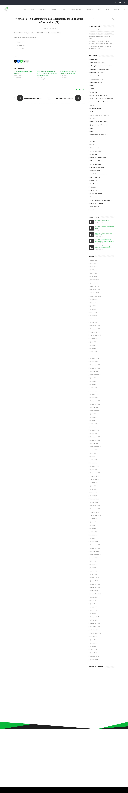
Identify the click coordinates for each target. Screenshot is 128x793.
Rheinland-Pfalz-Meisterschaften (96, 162)
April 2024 (93, 352)
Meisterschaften (96, 151)
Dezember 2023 (95, 365)
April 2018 (93, 571)
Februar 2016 (94, 656)
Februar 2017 (94, 617)
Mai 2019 (93, 528)
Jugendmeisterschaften (99, 121)
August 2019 (94, 518)
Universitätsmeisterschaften (101, 200)
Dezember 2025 (95, 286)
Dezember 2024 (95, 325)
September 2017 (95, 594)
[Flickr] (120, 2)
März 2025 (93, 316)
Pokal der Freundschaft (98, 157)
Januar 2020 (94, 502)
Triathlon (93, 190)
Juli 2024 (93, 342)
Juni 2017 (93, 604)
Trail (92, 184)
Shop (99, 9)
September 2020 (95, 479)
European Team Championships (101, 98)
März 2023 (93, 391)
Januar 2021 (94, 469)
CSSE (92, 89)
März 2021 (93, 463)
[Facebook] (115, 2)
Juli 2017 (93, 600)
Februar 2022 (94, 430)
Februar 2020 (94, 499)
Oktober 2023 (94, 371)
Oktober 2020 (94, 476)
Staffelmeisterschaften (99, 174)
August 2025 (94, 299)
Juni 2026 (93, 266)
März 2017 (93, 613)
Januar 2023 (94, 397)
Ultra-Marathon (96, 193)
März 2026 (93, 276)
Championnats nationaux (99, 69)
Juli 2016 (93, 640)
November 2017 (95, 587)
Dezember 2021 (95, 437)
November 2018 (95, 548)
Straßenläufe (95, 177)
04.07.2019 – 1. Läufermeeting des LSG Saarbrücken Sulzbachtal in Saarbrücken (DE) (47, 73)
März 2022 (93, 427)
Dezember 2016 (95, 623)
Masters (93, 141)
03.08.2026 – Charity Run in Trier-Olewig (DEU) (100, 37)
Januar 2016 (94, 659)
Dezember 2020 (95, 473)
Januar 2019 (94, 541)
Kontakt (116, 9)
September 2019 (95, 515)
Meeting (54, 28)
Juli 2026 (93, 263)
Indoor (92, 112)
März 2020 (93, 496)
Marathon (94, 138)
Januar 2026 (94, 283)
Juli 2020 (93, 486)
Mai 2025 (93, 309)
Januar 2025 (94, 322)
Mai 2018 (93, 568)
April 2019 (93, 532)
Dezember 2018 (95, 545)
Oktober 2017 (94, 590)
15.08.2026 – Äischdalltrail (96, 30)
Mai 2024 (93, 348)
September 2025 (95, 296)
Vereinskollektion (96, 203)
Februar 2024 (94, 358)
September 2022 (95, 410)
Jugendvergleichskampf (98, 125)
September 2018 (95, 554)
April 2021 (93, 460)
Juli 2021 (93, 453)
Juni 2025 (93, 306)
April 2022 (93, 424)
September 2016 (95, 633)
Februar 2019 (94, 538)
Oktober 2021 (94, 443)
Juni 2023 (93, 381)
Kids (91, 128)
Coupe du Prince (96, 82)
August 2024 (94, 338)
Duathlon (93, 92)
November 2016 (95, 626)
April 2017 (93, 610)
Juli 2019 (93, 522)
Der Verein (43, 9)
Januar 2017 (94, 620)
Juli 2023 (93, 378)
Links (107, 9)
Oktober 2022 (94, 407)
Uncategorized (95, 197)
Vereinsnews (94, 207)
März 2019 (93, 535)
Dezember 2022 (95, 401)
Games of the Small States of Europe (101, 103)
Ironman (93, 118)
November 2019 (95, 509)
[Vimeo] (124, 2)
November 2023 (95, 368)
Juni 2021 (93, 456)
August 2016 (94, 636)
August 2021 (94, 450)
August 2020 (94, 482)
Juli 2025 (93, 302)
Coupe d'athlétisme (97, 72)
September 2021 (95, 446)
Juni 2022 (93, 417)
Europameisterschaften (99, 95)
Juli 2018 (93, 561)
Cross (92, 85)
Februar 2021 (94, 466)
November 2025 (95, 289)
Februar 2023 (94, 394)
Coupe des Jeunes (96, 79)
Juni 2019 (93, 525)
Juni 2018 (93, 564)
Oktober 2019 (94, 512)
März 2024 (93, 355)
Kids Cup (93, 131)
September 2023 (95, 374)
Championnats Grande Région (101, 66)
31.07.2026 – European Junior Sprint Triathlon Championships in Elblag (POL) (100, 42)
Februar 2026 (94, 280)
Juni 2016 (93, 643)
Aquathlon (94, 59)
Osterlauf (94, 154)
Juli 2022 (93, 414)
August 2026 (94, 260)
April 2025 (93, 312)
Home (24, 9)
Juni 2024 (93, 345)
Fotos (63, 9)
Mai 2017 (93, 607)
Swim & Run (94, 180)
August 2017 (94, 597)
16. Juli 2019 (45, 28)
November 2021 (95, 440)
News (32, 9)
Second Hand (95, 171)
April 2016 (93, 649)
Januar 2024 (94, 361)
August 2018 (94, 558)
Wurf (92, 210)
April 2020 (93, 492)
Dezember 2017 (95, 584)
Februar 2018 (94, 577)
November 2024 (95, 329)
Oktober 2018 (94, 551)
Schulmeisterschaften (98, 167)
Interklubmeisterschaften (99, 115)
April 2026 (93, 273)
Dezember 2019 (95, 505)
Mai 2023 (93, 384)
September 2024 (95, 335)
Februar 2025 (94, 319)
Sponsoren (90, 9)
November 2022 (95, 404)
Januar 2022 (94, 433)
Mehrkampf (94, 148)
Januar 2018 (94, 581)
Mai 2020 (93, 489)
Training (53, 9)
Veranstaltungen (75, 9)
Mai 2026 (93, 270)
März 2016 (93, 653)
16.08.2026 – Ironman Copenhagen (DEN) (100, 33)
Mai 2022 (93, 420)
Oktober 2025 (94, 293)
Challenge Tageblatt (97, 62)
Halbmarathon (95, 108)
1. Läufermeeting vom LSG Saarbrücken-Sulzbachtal (68, 72)
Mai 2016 (93, 646)
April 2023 (93, 388)
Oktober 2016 (94, 630)
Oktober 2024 (94, 332)
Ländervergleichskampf (98, 135)
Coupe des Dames (96, 76)
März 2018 (93, 574)
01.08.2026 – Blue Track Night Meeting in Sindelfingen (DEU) (100, 47)
